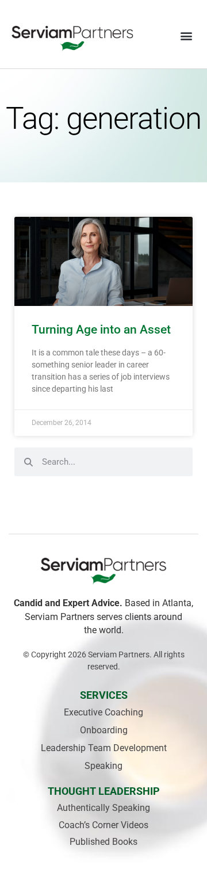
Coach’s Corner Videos (103, 825)
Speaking (103, 765)
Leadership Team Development (104, 747)
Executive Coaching (103, 712)
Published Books (103, 841)
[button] (186, 35)
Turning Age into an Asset (101, 329)
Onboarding (104, 730)
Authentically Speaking (103, 807)
